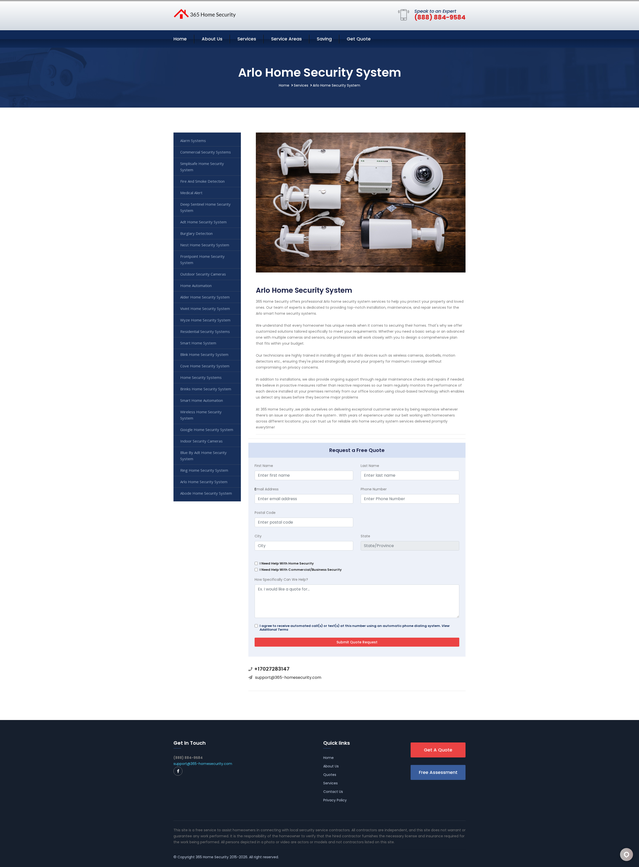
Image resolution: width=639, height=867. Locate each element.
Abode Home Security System (206, 493)
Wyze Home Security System (205, 319)
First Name (264, 465)
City (258, 536)
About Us (212, 39)
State (365, 536)
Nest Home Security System (204, 244)
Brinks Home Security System (205, 388)
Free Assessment (438, 772)
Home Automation (196, 285)
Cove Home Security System (204, 365)
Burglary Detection (196, 233)
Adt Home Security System (203, 221)
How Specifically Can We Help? (281, 579)
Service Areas (286, 39)
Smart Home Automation (201, 400)
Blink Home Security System (204, 354)
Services (246, 39)
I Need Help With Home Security (287, 563)
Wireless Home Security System (201, 415)
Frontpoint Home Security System (202, 259)
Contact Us (333, 791)
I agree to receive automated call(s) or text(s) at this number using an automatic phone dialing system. (355, 627)
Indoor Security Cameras (201, 440)
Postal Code (265, 512)
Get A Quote (438, 750)
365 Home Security (212, 857)
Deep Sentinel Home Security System (205, 207)
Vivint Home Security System (205, 308)
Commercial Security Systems (205, 151)
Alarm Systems (193, 140)
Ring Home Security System (204, 470)
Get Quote (359, 39)
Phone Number (374, 489)
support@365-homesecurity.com (288, 677)
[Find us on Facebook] (177, 771)
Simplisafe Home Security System (202, 166)
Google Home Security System (206, 429)
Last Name (370, 465)
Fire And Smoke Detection (202, 181)
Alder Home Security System (205, 296)
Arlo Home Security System (203, 481)
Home (180, 39)
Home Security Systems (201, 377)
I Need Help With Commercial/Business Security (301, 570)
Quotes (329, 774)
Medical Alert (191, 192)
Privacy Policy (335, 800)
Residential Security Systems (205, 331)
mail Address (267, 489)
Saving (324, 39)
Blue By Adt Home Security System (203, 455)
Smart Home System (198, 342)
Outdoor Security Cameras (203, 274)
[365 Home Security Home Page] (204, 13)
